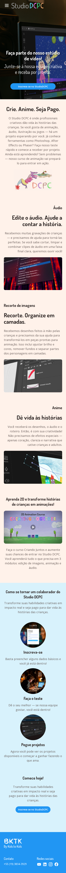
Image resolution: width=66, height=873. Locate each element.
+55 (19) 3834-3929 (15, 864)
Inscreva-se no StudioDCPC (33, 86)
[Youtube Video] (33, 527)
